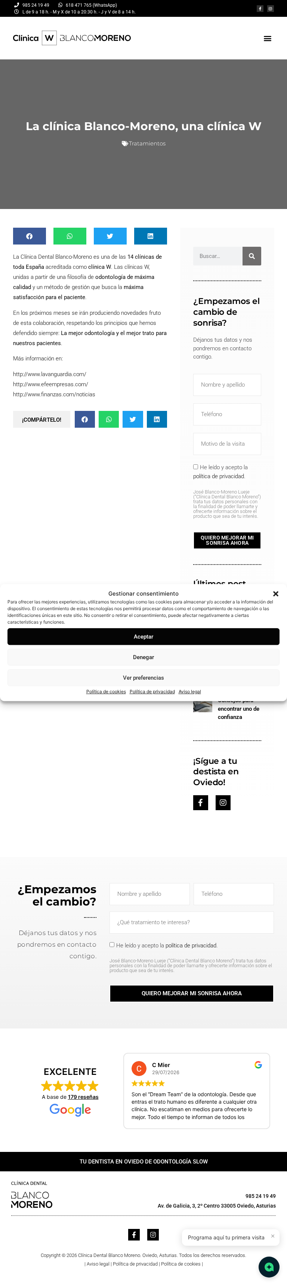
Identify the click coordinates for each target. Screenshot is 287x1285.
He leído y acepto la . (227, 491)
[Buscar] (252, 256)
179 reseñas (83, 1097)
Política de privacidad (152, 691)
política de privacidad (218, 476)
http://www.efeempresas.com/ (50, 384)
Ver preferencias (143, 677)
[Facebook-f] (260, 8)
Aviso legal (190, 691)
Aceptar (143, 636)
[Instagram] (270, 8)
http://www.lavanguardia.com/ (49, 374)
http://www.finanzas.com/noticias (54, 394)
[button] (276, 593)
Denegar (143, 657)
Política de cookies (106, 691)
